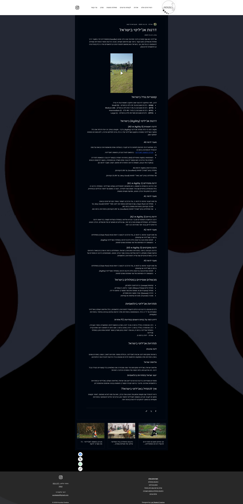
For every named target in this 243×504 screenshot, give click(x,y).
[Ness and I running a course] (152, 430)
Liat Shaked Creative (158, 502)
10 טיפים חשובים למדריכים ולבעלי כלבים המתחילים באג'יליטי (153, 443)
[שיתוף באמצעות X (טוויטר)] (151, 411)
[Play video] (121, 73)
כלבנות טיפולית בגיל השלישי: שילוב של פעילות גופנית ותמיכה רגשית (122, 443)
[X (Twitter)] (80, 459)
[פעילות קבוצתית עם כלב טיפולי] (121, 430)
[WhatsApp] (80, 464)
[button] (147, 7)
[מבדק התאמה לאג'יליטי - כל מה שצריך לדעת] (90, 430)
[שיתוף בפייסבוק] (156, 411)
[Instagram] (77, 7)
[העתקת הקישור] (80, 469)
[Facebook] (80, 454)
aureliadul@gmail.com (60, 495)
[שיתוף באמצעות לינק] (146, 411)
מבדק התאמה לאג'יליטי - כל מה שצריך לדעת (91, 443)
